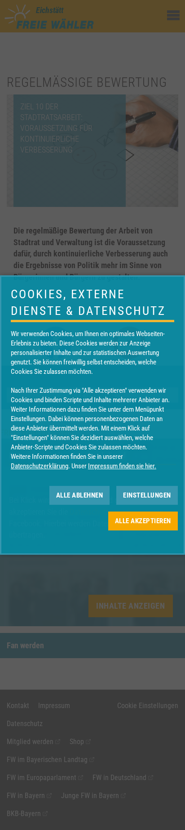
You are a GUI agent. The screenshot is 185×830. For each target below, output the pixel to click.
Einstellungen (147, 495)
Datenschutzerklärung (39, 466)
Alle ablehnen (79, 495)
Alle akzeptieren (143, 521)
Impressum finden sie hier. (122, 466)
